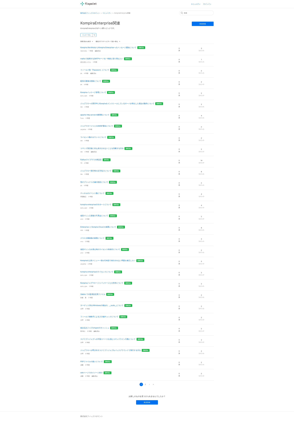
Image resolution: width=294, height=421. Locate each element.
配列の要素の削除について (90, 81)
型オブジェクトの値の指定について (94, 182)
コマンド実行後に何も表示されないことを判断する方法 (101, 148)
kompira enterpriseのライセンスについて (96, 272)
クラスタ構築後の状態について (92, 238)
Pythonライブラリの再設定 (91, 160)
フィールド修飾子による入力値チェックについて (99, 317)
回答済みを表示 (85, 41)
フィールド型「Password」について (94, 70)
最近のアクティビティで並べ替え (107, 41)
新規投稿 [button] (202, 24)
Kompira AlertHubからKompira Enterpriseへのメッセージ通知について (108, 47)
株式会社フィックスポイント (90, 13)
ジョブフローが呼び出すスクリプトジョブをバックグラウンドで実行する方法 (110, 350)
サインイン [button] (207, 4)
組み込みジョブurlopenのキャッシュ (94, 328)
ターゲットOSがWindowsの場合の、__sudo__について (101, 305)
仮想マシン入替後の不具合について (94, 216)
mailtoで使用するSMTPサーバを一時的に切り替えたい (101, 59)
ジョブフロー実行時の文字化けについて (95, 171)
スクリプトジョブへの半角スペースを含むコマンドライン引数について (108, 339)
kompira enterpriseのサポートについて (95, 204)
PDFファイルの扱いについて (91, 361)
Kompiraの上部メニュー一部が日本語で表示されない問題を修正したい (107, 260)
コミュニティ (196, 4)
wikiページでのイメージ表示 (91, 373)
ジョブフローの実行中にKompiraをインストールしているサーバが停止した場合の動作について (117, 103)
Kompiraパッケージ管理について (93, 92)
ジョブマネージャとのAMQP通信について (96, 126)
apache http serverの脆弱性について (94, 115)
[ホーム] (88, 5)
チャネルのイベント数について (92, 193)
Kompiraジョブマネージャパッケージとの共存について (101, 283)
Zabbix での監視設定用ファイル (92, 294)
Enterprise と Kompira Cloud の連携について (98, 227)
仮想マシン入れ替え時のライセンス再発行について (100, 249)
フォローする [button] (86, 35)
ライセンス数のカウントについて (93, 137)
